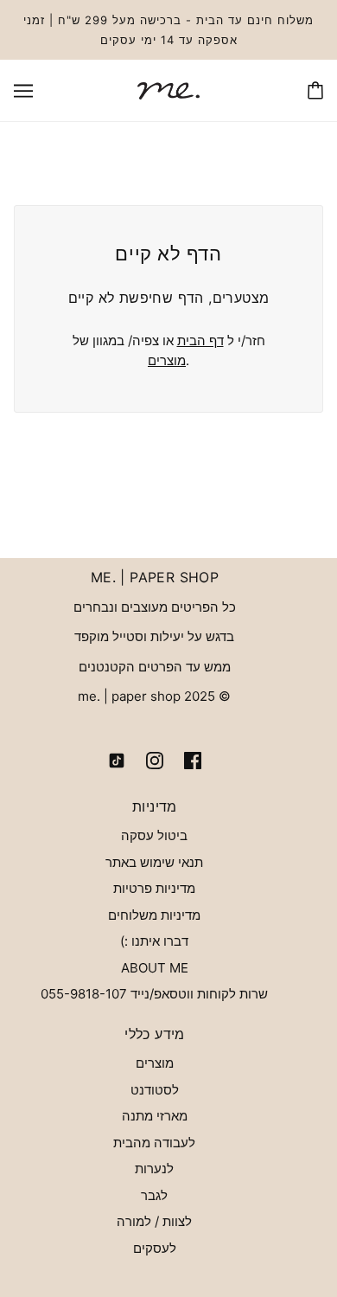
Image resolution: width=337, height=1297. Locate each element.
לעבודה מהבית (154, 1142)
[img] (193, 760)
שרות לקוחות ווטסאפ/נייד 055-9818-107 (154, 994)
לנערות (154, 1168)
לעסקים (154, 1248)
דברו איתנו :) (154, 941)
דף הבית (200, 340)
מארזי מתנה (155, 1116)
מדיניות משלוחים (154, 915)
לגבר (154, 1195)
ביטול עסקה (154, 835)
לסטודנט (154, 1090)
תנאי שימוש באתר (154, 862)
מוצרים (167, 360)
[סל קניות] (315, 90)
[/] (168, 89)
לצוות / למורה (154, 1221)
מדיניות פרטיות (154, 888)
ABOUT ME (154, 968)
